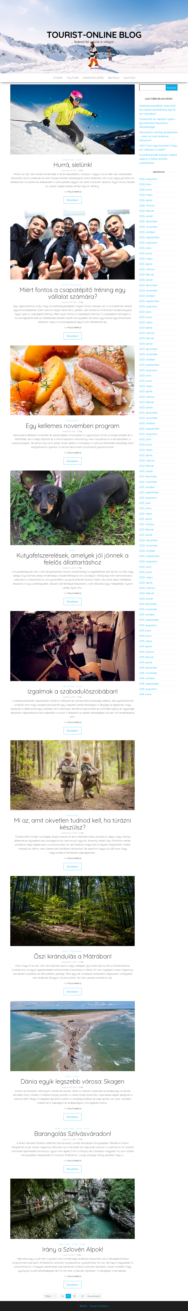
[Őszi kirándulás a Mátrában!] (72, 910)
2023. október (147, 359)
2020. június (145, 572)
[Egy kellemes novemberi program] (72, 380)
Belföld (113, 77)
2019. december (148, 603)
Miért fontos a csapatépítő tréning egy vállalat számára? (72, 293)
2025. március (147, 269)
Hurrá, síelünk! (72, 165)
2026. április (145, 200)
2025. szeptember (149, 237)
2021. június (145, 508)
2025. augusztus (148, 242)
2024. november (148, 290)
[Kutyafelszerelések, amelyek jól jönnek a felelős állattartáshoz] (72, 507)
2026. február (146, 210)
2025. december (148, 221)
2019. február (146, 657)
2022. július (145, 439)
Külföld (129, 77)
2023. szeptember (149, 364)
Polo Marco (74, 191)
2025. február (146, 274)
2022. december (148, 412)
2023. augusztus (148, 370)
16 (62, 1296)
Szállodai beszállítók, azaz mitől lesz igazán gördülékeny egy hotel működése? (158, 109)
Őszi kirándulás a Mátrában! (72, 956)
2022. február (146, 465)
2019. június (145, 635)
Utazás (58, 77)
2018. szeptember (149, 683)
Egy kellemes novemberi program (72, 426)
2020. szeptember (149, 556)
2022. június (145, 444)
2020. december (148, 540)
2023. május (146, 386)
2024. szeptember (149, 301)
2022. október (147, 423)
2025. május (146, 258)
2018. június (145, 694)
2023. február (146, 402)
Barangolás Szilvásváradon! (72, 1133)
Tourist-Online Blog (94, 34)
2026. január (146, 216)
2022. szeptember (149, 428)
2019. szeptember (149, 619)
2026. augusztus (148, 178)
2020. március (147, 587)
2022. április (145, 455)
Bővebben (72, 200)
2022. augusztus (148, 433)
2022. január (146, 471)
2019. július (145, 630)
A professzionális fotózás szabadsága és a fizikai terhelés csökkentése (158, 158)
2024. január (146, 343)
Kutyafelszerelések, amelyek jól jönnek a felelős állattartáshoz (72, 558)
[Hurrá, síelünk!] (72, 119)
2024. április (145, 327)
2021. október (147, 487)
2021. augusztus (148, 497)
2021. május (145, 513)
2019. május (145, 641)
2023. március (147, 396)
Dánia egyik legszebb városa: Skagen (72, 1081)
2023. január (146, 407)
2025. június (145, 253)
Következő (93, 1296)
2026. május (146, 194)
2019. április (145, 646)
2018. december (148, 667)
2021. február (146, 529)
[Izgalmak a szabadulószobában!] (72, 645)
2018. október (147, 678)
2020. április (145, 582)
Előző (48, 1296)
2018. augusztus (148, 688)
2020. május (146, 577)
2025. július (145, 247)
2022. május (146, 449)
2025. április (145, 263)
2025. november (148, 226)
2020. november (148, 545)
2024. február (146, 338)
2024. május (146, 322)
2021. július (145, 502)
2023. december (148, 348)
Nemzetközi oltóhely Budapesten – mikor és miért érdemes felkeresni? (158, 136)
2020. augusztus (148, 561)
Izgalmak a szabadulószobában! (72, 691)
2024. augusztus (148, 306)
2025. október (147, 232)
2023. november (148, 354)
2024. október (147, 295)
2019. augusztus (148, 625)
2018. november (148, 672)
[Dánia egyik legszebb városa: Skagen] (72, 1035)
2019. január (145, 662)
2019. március (146, 651)
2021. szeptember (149, 492)
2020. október (147, 550)
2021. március (146, 524)
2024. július (145, 311)
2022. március (147, 460)
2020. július (145, 566)
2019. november (148, 609)
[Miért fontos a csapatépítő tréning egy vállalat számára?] (72, 244)
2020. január (146, 598)
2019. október (147, 614)
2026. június (145, 189)
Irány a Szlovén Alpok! (72, 1249)
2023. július (145, 375)
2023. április (145, 391)
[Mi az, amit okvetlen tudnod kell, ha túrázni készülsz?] (72, 774)
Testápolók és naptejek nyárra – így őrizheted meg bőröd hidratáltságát (158, 122)
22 (82, 1296)
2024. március (147, 332)
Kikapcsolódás (93, 77)
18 (74, 1296)
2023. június (145, 380)
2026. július (145, 184)
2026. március (147, 205)
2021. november (148, 481)
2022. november (148, 417)
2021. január (145, 534)
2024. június (145, 317)
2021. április (145, 518)
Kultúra (73, 77)
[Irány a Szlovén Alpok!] (72, 1208)
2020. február (146, 593)
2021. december (148, 476)
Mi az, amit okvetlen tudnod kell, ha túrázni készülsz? (72, 823)
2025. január (146, 279)
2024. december (148, 285)
